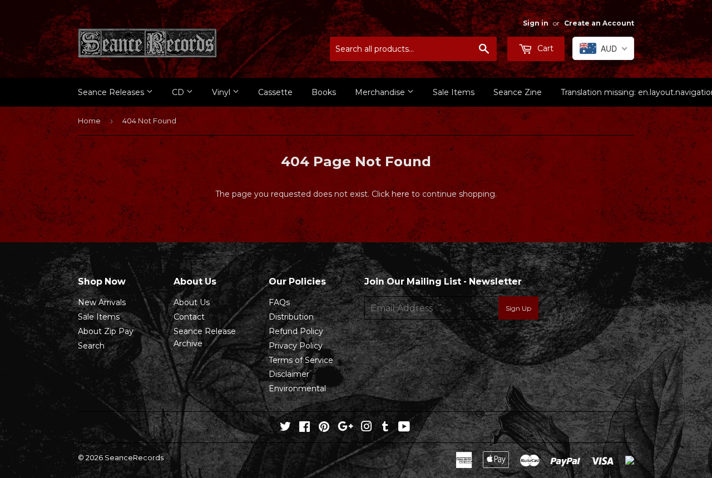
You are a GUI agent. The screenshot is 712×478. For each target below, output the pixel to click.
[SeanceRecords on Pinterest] (324, 428)
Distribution (291, 317)
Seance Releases (112, 92)
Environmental (297, 389)
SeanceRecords (134, 457)
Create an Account (599, 23)
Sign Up (518, 308)
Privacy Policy (296, 346)
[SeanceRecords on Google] (345, 428)
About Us (192, 302)
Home (89, 120)
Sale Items (453, 92)
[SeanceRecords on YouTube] (404, 428)
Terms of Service (301, 360)
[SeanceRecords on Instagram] (366, 428)
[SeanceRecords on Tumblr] (385, 428)
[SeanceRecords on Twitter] (285, 428)
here (400, 194)
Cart (544, 48)
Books (324, 92)
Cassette (275, 92)
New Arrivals (102, 302)
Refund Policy (296, 331)
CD (179, 92)
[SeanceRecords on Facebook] (304, 428)
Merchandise (381, 92)
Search (91, 346)
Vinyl (222, 92)
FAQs (279, 302)
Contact (189, 317)
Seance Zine (517, 92)
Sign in (535, 23)
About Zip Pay (106, 331)
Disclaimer (289, 374)
